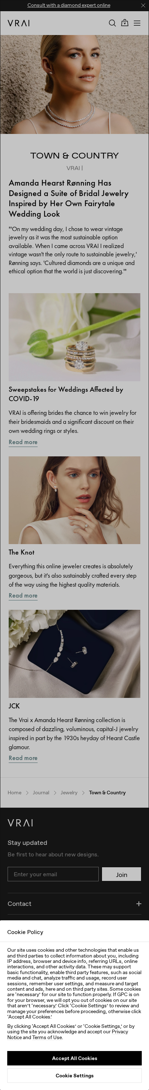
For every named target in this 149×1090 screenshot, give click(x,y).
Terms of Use (47, 1037)
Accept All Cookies (74, 1058)
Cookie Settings (75, 1075)
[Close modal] (74, 545)
